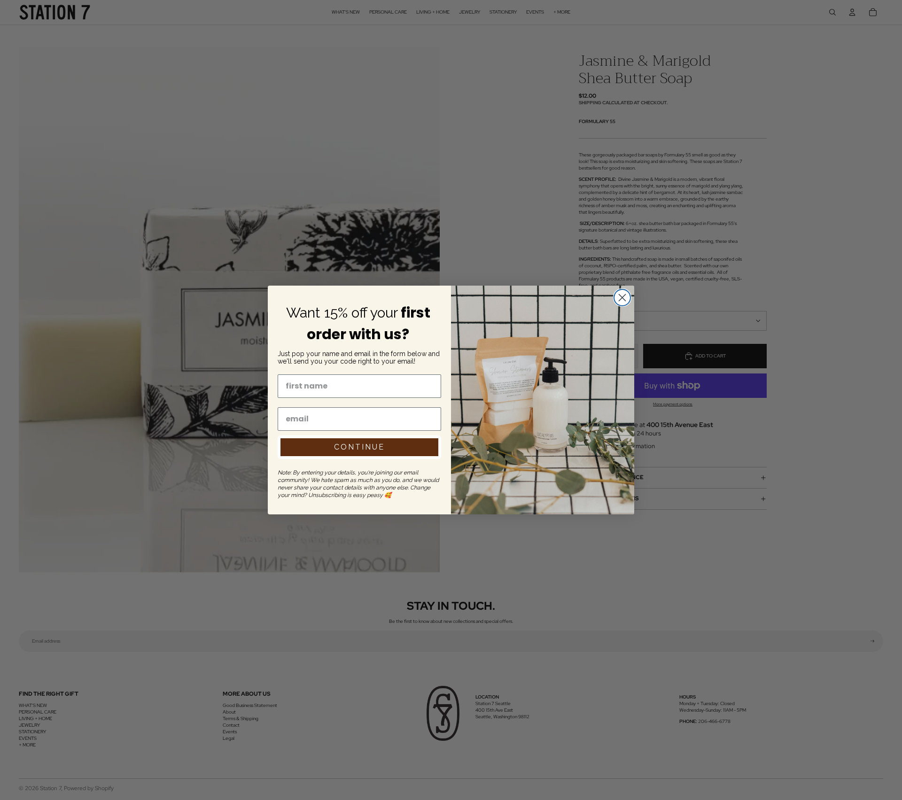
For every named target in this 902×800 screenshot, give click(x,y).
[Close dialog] (622, 297)
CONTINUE (359, 447)
